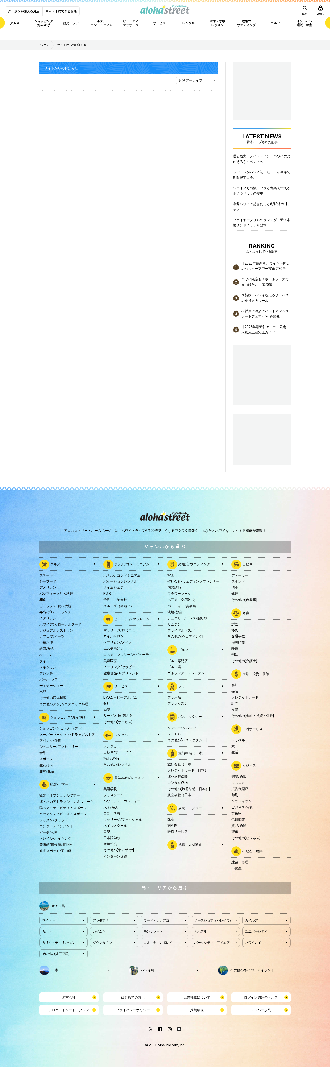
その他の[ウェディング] (185, 636)
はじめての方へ (133, 997)
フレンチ (46, 673)
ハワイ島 (147, 970)
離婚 (234, 648)
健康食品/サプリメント (121, 673)
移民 (234, 630)
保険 (234, 691)
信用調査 (238, 820)
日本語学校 (111, 838)
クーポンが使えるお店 (23, 11)
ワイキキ (48, 920)
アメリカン (47, 587)
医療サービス (177, 831)
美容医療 (110, 661)
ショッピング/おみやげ (68, 717)
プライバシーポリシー (133, 1010)
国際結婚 (174, 587)
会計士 (236, 685)
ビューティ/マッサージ (132, 619)
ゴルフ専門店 (177, 661)
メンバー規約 (261, 1010)
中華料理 (46, 643)
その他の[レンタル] (117, 764)
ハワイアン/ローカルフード (60, 624)
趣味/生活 (46, 771)
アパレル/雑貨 (50, 741)
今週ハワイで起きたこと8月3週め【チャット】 (262, 206)
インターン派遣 (115, 856)
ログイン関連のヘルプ (261, 997)
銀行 (106, 703)
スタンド (238, 581)
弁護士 (247, 613)
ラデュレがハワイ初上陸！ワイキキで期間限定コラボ (261, 174)
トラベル (238, 740)
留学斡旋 (110, 844)
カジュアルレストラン (56, 630)
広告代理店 (239, 789)
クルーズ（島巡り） (118, 606)
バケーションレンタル (120, 581)
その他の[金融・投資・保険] (252, 716)
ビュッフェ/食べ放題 (55, 606)
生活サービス (252, 729)
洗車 (234, 587)
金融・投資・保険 (255, 674)
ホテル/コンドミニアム (132, 564)
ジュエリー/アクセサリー (58, 747)
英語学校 (110, 789)
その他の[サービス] (117, 722)
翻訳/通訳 (238, 777)
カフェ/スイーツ (52, 636)
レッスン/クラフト (53, 820)
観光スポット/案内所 (55, 851)
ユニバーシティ (256, 931)
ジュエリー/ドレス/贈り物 (187, 618)
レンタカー (111, 746)
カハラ (47, 931)
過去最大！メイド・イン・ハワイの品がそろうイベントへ (261, 158)
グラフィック (241, 801)
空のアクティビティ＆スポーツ (63, 814)
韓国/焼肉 (46, 649)
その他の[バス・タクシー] (187, 740)
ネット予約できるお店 (61, 11)
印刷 (234, 795)
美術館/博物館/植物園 (56, 844)
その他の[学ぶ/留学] (118, 850)
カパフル (200, 931)
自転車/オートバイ (117, 752)
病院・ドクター (190, 808)
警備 (234, 832)
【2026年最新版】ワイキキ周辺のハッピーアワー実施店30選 (265, 266)
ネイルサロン (113, 636)
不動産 (236, 868)
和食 (42, 600)
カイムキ (99, 931)
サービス (121, 686)
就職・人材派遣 (190, 844)
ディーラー (239, 575)
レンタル (121, 735)
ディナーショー (51, 686)
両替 (106, 710)
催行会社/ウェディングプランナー (193, 581)
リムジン (174, 624)
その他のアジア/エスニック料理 (63, 704)
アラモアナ (101, 920)
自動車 (247, 564)
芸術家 (236, 813)
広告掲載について (196, 997)
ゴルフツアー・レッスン (186, 673)
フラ (181, 686)
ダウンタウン (102, 942)
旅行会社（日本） (180, 764)
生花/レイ (46, 765)
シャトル (174, 734)
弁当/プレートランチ (55, 612)
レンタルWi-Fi (177, 783)
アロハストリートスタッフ (69, 1010)
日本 (54, 970)
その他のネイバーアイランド (252, 970)
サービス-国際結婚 (117, 716)
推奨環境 (197, 1010)
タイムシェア (113, 587)
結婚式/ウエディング (194, 564)
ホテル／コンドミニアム (122, 575)
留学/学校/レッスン (129, 777)
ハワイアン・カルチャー (122, 801)
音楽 (106, 832)
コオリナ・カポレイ (157, 942)
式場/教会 (174, 612)
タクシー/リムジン (181, 728)
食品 (42, 753)
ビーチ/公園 (48, 832)
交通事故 (238, 636)
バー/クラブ (48, 679)
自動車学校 (111, 813)
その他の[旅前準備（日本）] (188, 789)
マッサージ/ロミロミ (119, 630)
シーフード (47, 581)
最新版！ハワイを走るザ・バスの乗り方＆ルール (265, 297)
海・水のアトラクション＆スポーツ (66, 802)
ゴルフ (183, 650)
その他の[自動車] (244, 600)
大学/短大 (110, 807)
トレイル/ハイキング (55, 838)
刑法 (234, 654)
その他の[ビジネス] (245, 838)
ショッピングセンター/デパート (63, 728)
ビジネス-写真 (242, 807)
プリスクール (113, 795)
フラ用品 (174, 697)
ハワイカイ (253, 942)
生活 (234, 752)
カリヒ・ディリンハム (58, 942)
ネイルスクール (115, 826)
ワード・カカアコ (156, 920)
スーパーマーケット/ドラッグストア (67, 734)
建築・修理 (239, 862)
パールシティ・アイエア (212, 942)
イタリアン (47, 618)
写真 (170, 575)
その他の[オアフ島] (55, 954)
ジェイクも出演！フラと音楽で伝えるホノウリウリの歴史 (261, 190)
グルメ (55, 564)
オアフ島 (58, 906)
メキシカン (47, 667)
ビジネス (249, 765)
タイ (42, 661)
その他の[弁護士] (244, 661)
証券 (234, 703)
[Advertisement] (262, 439)
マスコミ (238, 783)
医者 (170, 819)
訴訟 (234, 624)
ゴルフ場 (174, 667)
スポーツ (46, 759)
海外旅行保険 (177, 777)
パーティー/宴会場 (181, 606)
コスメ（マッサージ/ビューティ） (129, 654)
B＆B (107, 594)
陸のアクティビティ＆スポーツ (63, 808)
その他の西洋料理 (52, 698)
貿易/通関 (238, 826)
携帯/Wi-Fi (111, 758)
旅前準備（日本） (191, 753)
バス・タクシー (190, 717)
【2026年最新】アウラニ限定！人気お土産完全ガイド (265, 329)
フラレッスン (177, 703)
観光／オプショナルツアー (59, 795)
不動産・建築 (252, 851)
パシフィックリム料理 (56, 594)
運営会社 (69, 997)
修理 (234, 594)
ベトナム (46, 655)
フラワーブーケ (179, 594)
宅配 (42, 692)
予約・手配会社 (115, 600)
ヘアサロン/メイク (117, 642)
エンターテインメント (56, 826)
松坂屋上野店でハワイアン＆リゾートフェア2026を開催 (265, 313)
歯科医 (172, 825)
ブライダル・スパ (180, 630)
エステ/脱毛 (112, 648)
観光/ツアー (59, 784)
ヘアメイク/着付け (181, 600)
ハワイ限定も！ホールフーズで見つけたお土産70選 (265, 281)
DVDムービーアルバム (120, 697)
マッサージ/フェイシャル (122, 820)
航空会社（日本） (180, 795)
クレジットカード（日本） (187, 770)
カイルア (251, 920)
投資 (234, 710)
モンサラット (153, 931)
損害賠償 (238, 642)
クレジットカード (244, 697)
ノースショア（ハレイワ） (213, 920)
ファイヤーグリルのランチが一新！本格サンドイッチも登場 (261, 222)
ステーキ (46, 575)
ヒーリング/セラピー (119, 667)
